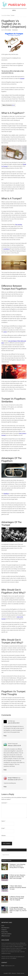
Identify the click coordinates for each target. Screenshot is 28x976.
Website (3, 835)
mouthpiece (6, 249)
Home (2, 925)
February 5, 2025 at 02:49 (14, 745)
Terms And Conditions (6, 933)
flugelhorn (6, 493)
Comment (4, 803)
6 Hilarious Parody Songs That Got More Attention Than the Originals (17, 898)
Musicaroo (14, 4)
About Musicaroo (5, 927)
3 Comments (15, 29)
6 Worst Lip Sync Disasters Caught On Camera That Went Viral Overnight (17, 876)
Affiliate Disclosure (5, 935)
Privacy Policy (4, 931)
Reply (5, 735)
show (13, 105)
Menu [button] (14, 10)
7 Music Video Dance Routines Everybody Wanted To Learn (18, 887)
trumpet (22, 78)
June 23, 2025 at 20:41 (14, 723)
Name (3, 821)
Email (3, 828)
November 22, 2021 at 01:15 (15, 779)
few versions (18, 224)
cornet (5, 331)
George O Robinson (13, 777)
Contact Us (4, 929)
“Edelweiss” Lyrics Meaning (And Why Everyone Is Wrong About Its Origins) (17, 866)
